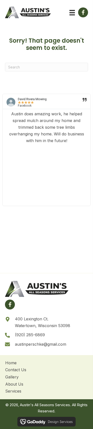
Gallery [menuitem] (12, 376)
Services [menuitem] (13, 391)
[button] (83, 12)
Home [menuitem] (11, 362)
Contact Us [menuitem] (15, 369)
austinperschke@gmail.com (40, 344)
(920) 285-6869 (30, 334)
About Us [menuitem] (14, 384)
